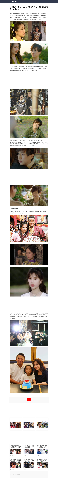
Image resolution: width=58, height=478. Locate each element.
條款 (17, 474)
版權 (19, 474)
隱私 (18, 474)
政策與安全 (14, 474)
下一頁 (29, 399)
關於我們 (11, 474)
